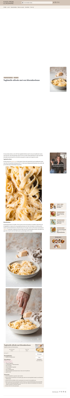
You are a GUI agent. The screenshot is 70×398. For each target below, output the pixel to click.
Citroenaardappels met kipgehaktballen (61, 231)
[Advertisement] (58, 181)
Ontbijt (5, 7)
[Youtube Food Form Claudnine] (58, 2)
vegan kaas (6, 229)
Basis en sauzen (21, 7)
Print (39, 357)
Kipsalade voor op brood (60, 222)
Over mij (32, 7)
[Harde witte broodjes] (53, 206)
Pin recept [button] (39, 354)
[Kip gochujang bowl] (53, 214)
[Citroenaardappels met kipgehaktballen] (53, 229)
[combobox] (37, 2)
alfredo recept (14, 161)
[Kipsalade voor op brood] (53, 222)
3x (10, 361)
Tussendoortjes (14, 7)
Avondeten (27, 7)
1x (5, 361)
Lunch (8, 7)
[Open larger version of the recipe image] (39, 348)
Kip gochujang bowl (60, 214)
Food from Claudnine (8, 77)
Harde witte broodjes (60, 206)
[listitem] (54, 241)
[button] (37, 359)
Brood (62, 204)
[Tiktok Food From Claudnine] (53, 2)
